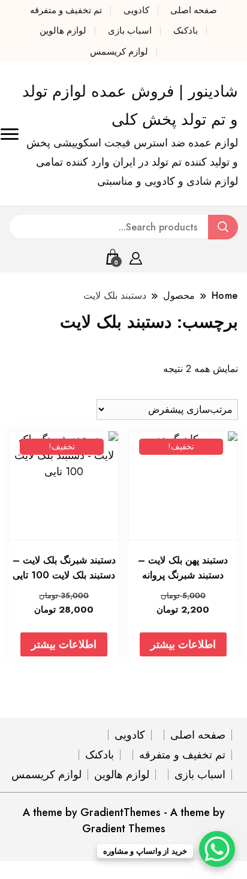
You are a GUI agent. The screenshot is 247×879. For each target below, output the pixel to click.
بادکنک (185, 30)
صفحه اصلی (193, 10)
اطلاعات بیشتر (183, 644)
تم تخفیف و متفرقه (66, 10)
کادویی (136, 10)
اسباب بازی (130, 30)
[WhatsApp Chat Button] (217, 849)
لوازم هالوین (63, 30)
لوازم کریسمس (119, 51)
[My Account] (135, 256)
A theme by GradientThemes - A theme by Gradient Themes (124, 820)
